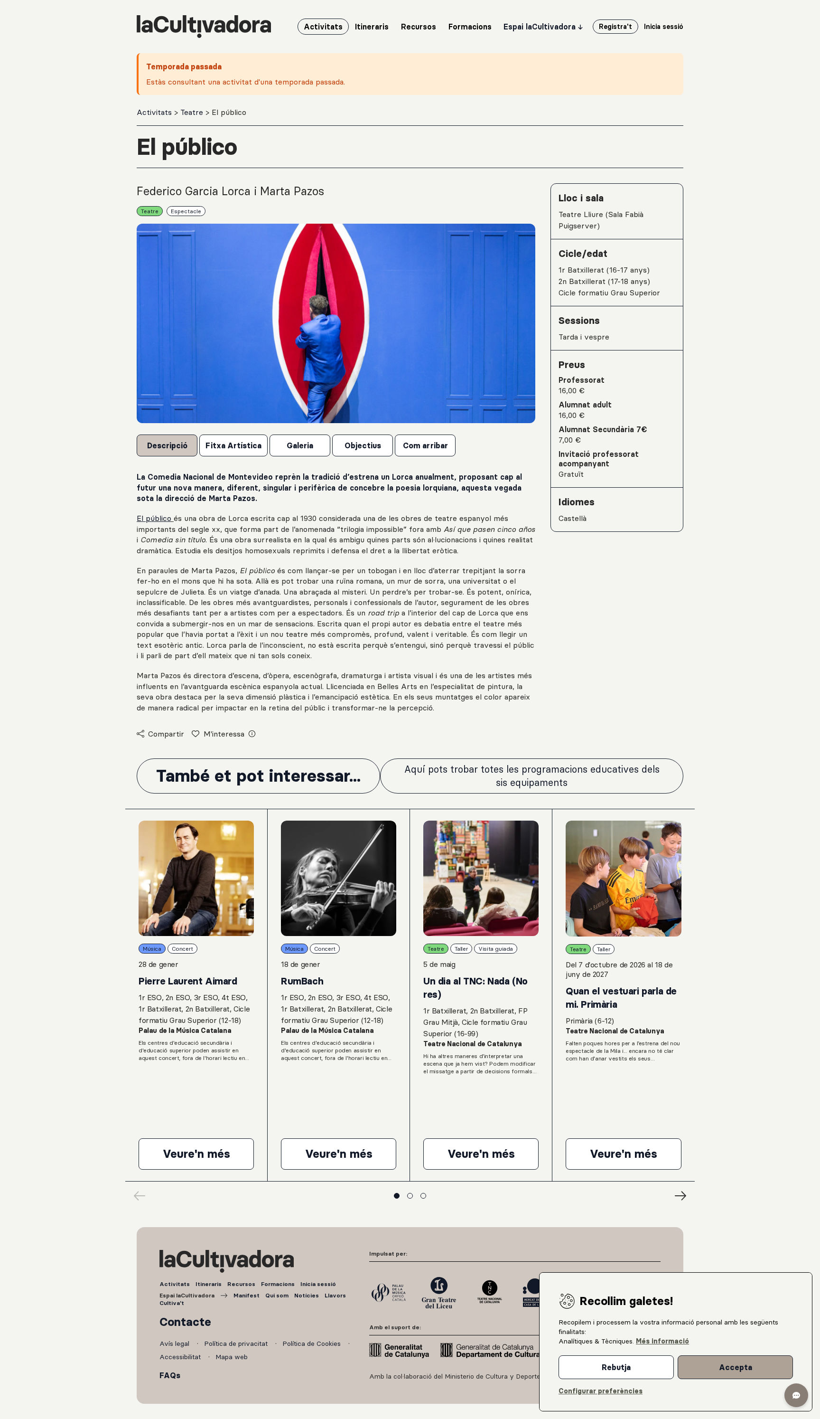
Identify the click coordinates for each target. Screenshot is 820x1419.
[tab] (167, 445)
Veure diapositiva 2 (410, 1196)
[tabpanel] (336, 592)
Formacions (278, 1283)
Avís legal (175, 1343)
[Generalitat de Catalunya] (399, 1350)
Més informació (662, 1341)
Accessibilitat (181, 1357)
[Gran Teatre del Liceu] (438, 1293)
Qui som (277, 1295)
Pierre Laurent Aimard (188, 981)
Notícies (306, 1295)
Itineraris (209, 1283)
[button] (796, 1395)
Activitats (155, 112)
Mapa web (231, 1357)
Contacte (185, 1322)
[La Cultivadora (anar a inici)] (204, 26)
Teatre (192, 112)
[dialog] (675, 1341)
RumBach (302, 981)
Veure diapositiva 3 (423, 1196)
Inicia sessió (318, 1283)
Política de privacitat (237, 1343)
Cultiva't (171, 1302)
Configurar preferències (601, 1391)
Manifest (246, 1295)
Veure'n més (208, 1157)
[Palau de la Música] (388, 1293)
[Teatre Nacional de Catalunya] (489, 1293)
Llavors (335, 1295)
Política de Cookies (312, 1343)
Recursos (241, 1283)
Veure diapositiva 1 (397, 1196)
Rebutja (616, 1367)
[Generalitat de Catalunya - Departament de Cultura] (490, 1350)
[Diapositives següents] (680, 1195)
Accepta (735, 1367)
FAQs (169, 1375)
